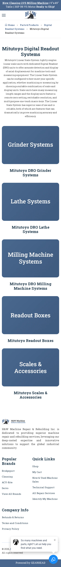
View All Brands (11, 493)
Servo (5, 488)
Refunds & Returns (13, 517)
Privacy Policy (10, 528)
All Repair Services (43, 493)
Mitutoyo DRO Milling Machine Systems (30, 286)
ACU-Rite (7, 482)
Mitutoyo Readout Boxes (30, 340)
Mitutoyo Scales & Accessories (30, 395)
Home (11, 25)
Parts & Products (29, 25)
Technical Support (43, 487)
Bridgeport (8, 470)
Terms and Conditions (15, 523)
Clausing (7, 476)
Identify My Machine (45, 498)
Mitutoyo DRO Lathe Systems (30, 229)
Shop (35, 466)
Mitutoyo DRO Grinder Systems (30, 172)
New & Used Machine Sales (45, 479)
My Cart (37, 472)
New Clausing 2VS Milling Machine (25, 3)
